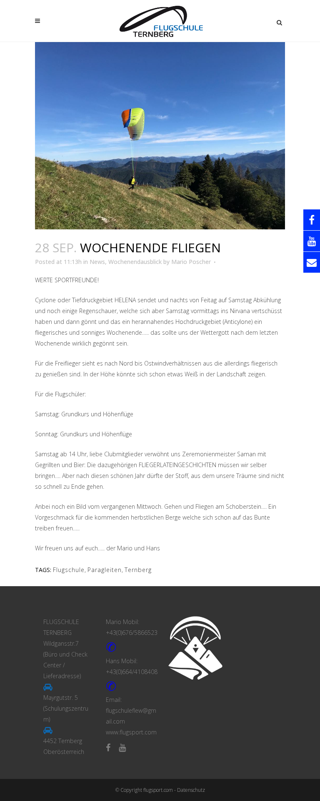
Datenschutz (191, 790)
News (97, 262)
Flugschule (69, 570)
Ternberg (138, 570)
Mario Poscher (191, 262)
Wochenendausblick (135, 262)
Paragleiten (105, 570)
